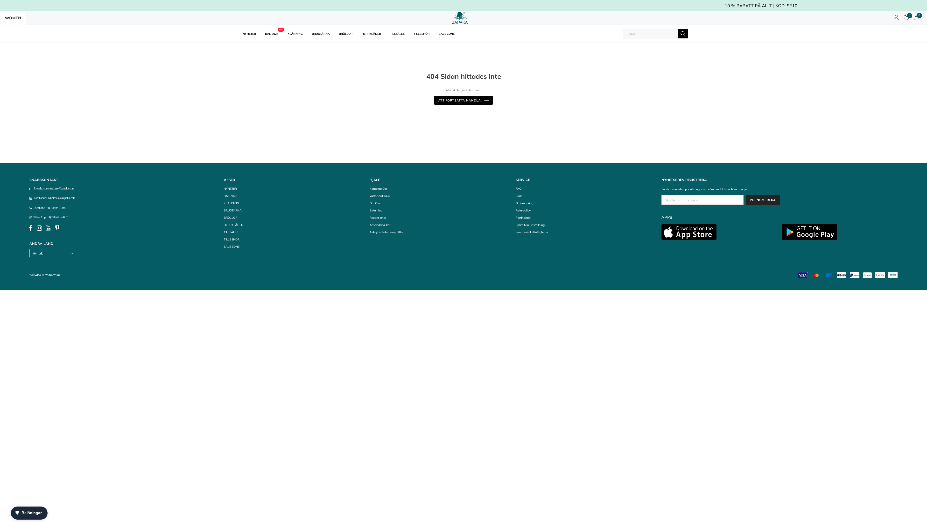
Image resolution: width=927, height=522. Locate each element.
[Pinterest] (57, 228)
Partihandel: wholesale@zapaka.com (53, 197)
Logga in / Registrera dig (895, 19)
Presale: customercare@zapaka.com (53, 188)
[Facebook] (30, 228)
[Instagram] (39, 228)
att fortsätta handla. (460, 100)
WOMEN (13, 17)
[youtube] (48, 228)
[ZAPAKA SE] (460, 18)
